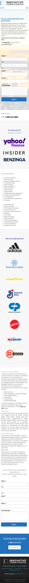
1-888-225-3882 (6, 42)
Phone (4, 78)
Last (3, 68)
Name (3, 56)
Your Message (6, 85)
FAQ (18, 570)
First (3, 61)
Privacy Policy (17, 568)
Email (3, 71)
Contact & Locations (6, 568)
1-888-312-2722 (14, 542)
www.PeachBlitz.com (20, 573)
